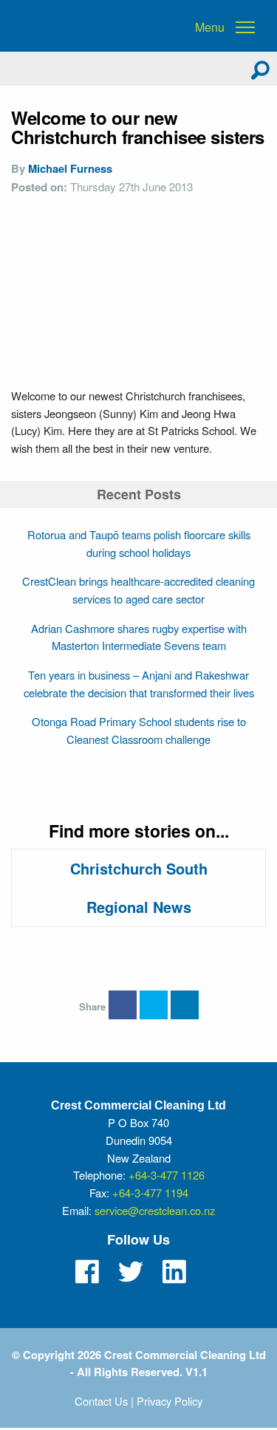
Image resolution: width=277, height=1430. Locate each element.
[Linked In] (174, 1272)
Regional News (138, 906)
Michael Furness (70, 168)
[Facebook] (87, 1272)
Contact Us (101, 1401)
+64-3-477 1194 (150, 1192)
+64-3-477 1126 (167, 1175)
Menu (210, 27)
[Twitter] (130, 1272)
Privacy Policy (169, 1401)
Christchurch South (139, 868)
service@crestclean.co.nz (155, 1210)
